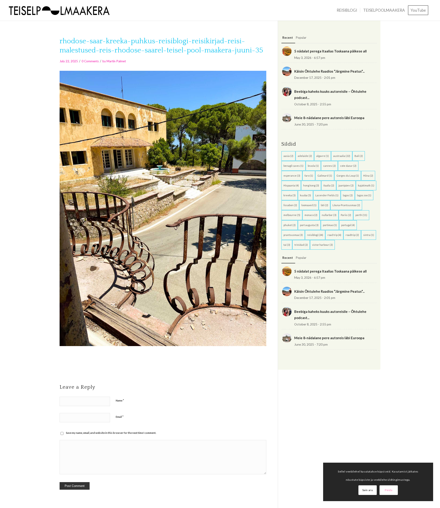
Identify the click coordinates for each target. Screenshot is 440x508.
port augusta (309, 225)
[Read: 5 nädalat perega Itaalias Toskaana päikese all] (286, 51)
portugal (348, 225)
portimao (330, 225)
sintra (368, 234)
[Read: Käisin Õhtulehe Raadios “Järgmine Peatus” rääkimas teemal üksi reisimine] (286, 71)
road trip (334, 234)
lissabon (290, 205)
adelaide (305, 155)
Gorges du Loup (347, 175)
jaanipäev (346, 185)
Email (120, 416)
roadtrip (352, 234)
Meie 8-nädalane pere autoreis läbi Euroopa (329, 118)
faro (309, 175)
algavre (322, 155)
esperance (291, 175)
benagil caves (293, 165)
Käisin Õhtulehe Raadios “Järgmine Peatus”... (329, 71)
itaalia (328, 185)
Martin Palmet (116, 61)
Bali (359, 155)
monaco (311, 214)
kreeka (289, 195)
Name (120, 400)
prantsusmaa (293, 234)
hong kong (311, 185)
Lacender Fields (326, 195)
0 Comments (90, 61)
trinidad (301, 244)
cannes (329, 165)
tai (286, 244)
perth (361, 214)
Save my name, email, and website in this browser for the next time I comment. (111, 432)
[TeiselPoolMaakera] (61, 10)
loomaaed (308, 205)
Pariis (346, 214)
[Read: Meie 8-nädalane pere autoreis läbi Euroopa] (286, 117)
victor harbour (322, 244)
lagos (348, 195)
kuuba (305, 195)
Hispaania (291, 185)
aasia (288, 155)
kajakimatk (366, 185)
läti (324, 205)
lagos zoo (364, 195)
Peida (388, 490)
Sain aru (367, 490)
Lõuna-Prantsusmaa (346, 205)
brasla (313, 165)
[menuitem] (347, 10)
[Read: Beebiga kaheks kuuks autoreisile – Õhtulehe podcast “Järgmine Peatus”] (286, 91)
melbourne (291, 214)
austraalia (341, 155)
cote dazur (348, 165)
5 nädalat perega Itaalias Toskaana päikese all (330, 51)
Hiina (368, 175)
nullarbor (329, 214)
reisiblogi (315, 234)
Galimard (324, 175)
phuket (289, 225)
